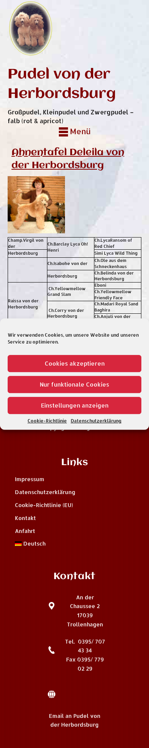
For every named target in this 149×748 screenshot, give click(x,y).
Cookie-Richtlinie (47, 421)
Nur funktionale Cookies (74, 384)
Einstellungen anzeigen (75, 405)
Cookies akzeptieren (75, 363)
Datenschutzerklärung (96, 421)
